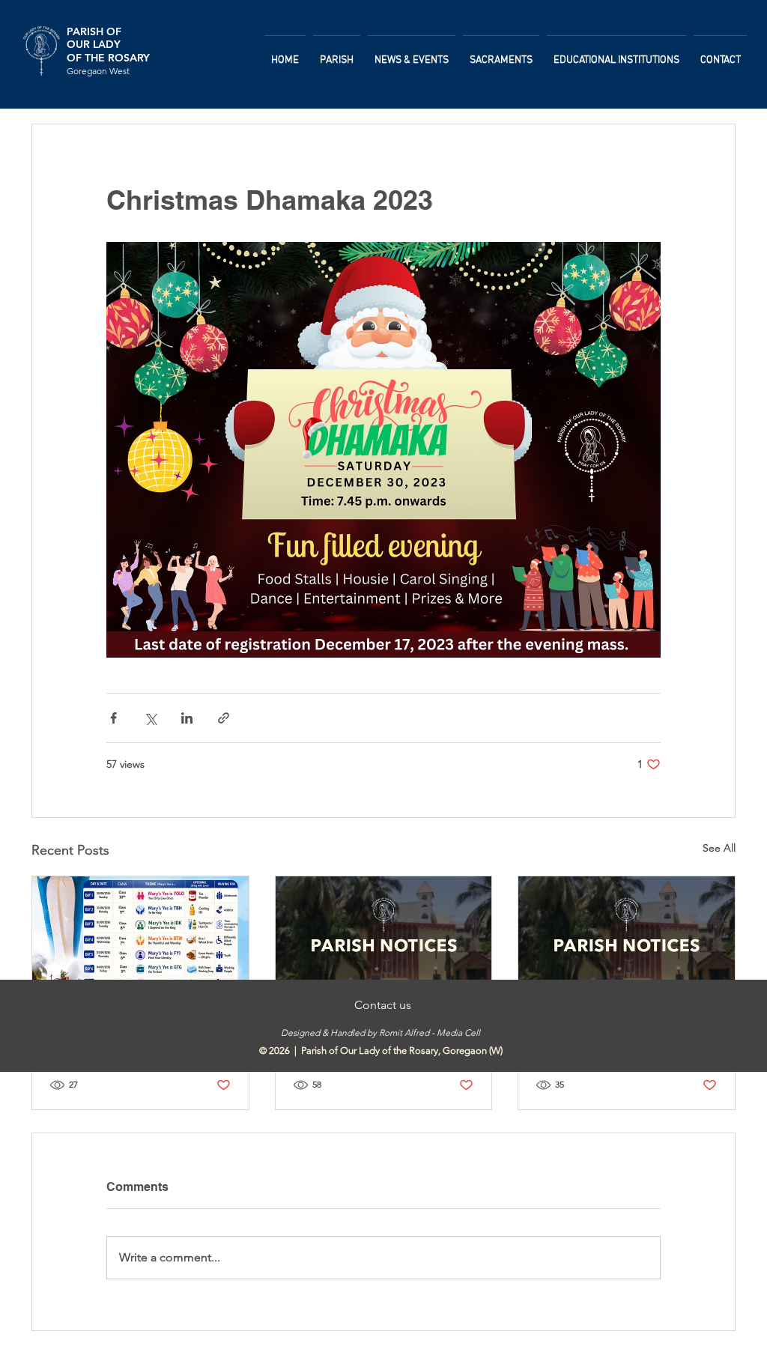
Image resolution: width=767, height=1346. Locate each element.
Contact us (381, 1005)
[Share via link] (223, 718)
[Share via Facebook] (113, 718)
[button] (336, 54)
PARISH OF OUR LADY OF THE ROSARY (108, 44)
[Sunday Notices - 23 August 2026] (384, 937)
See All (719, 848)
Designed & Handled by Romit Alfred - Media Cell (380, 1032)
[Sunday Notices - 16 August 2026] (626, 937)
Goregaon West (98, 70)
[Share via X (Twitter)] (150, 718)
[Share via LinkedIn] (187, 718)
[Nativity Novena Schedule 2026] (140, 937)
